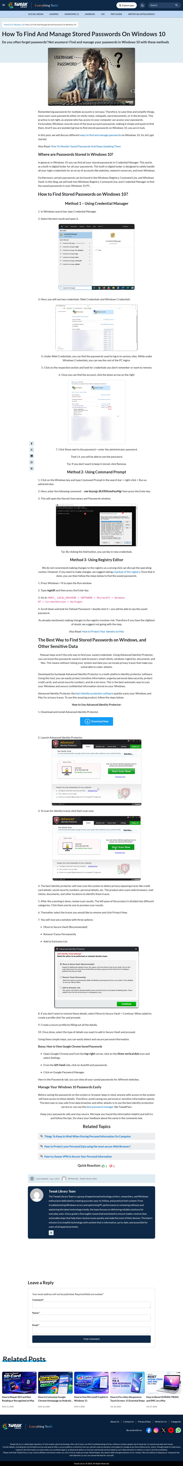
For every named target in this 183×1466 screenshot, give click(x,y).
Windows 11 (72, 14)
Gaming (53, 14)
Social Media (35, 14)
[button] (142, 5)
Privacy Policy (144, 1421)
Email (36, 1325)
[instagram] (156, 1430)
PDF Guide (116, 14)
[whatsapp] (178, 1430)
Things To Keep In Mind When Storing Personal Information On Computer (87, 1136)
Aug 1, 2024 (54, 1179)
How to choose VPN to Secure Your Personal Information (78, 1156)
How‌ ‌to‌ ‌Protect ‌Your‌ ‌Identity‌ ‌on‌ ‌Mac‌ (103, 631)
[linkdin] (31, 456)
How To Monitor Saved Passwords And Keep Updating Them (86, 146)
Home (6, 24)
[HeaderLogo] (19, 5)
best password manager (100, 1106)
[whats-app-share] (31, 462)
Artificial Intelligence (141, 14)
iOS (103, 14)
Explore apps (128, 5)
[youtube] (171, 1430)
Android (90, 14)
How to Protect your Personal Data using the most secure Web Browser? (87, 1146)
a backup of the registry (126, 571)
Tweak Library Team (88, 1178)
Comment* (38, 1299)
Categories (176, 1421)
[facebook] (31, 443)
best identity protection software (94, 693)
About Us (114, 1421)
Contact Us (128, 1421)
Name (36, 1312)
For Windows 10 (17, 24)
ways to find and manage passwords (100, 135)
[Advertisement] (91, 1260)
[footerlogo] (14, 1427)
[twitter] (31, 449)
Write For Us (161, 1421)
